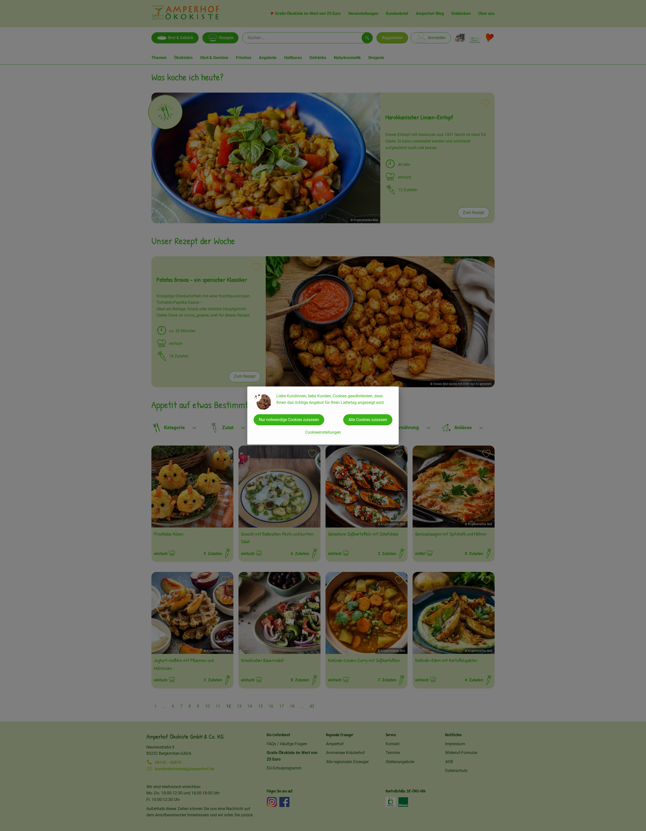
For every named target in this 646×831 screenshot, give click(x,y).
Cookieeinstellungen (323, 432)
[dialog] (323, 415)
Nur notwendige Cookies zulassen (289, 419)
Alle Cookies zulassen (367, 419)
